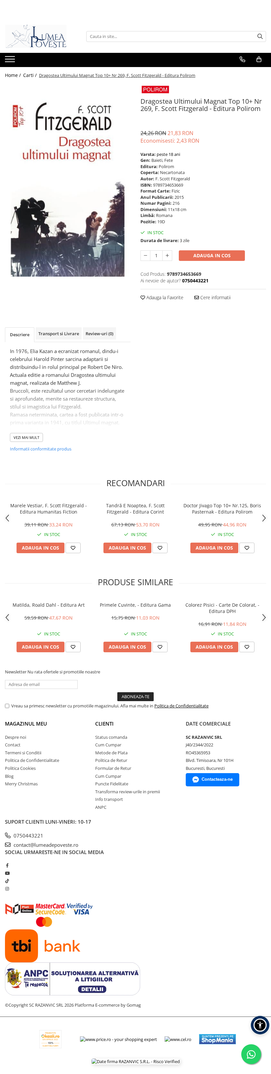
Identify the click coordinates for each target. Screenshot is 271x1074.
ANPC (100, 807)
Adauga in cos (212, 255)
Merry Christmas (21, 784)
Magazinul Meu (26, 723)
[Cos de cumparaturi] (259, 59)
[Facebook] (7, 865)
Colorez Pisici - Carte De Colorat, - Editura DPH (222, 608)
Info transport (109, 799)
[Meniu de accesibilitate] (260, 1025)
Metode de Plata (111, 753)
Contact (12, 745)
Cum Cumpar (108, 745)
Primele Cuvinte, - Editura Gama (135, 605)
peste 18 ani (168, 154)
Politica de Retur (111, 760)
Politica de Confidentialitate (181, 706)
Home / (13, 75)
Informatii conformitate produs (40, 449)
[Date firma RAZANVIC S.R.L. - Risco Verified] (136, 1061)
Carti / (30, 75)
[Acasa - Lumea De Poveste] (38, 36)
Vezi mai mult (26, 437)
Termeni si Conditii (23, 753)
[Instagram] (7, 889)
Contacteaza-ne (217, 779)
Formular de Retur (113, 768)
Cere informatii (215, 297)
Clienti (104, 723)
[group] (68, 180)
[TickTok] (7, 881)
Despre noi (15, 737)
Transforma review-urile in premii (127, 792)
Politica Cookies (20, 768)
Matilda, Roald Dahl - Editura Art (49, 605)
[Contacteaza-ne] (242, 59)
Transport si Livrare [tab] (58, 334)
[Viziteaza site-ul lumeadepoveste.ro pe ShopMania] (217, 1039)
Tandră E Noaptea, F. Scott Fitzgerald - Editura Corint (135, 508)
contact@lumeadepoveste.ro (45, 844)
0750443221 (27, 835)
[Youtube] (7, 873)
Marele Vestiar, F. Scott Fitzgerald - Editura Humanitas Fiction (48, 508)
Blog (9, 776)
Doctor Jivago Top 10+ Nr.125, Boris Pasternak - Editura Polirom (222, 508)
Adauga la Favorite (164, 297)
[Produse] (11, 61)
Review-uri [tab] (99, 334)
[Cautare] (260, 36)
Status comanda (111, 737)
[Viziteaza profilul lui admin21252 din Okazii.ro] (50, 1039)
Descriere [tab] (19, 335)
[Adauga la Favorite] (73, 548)
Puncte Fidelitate (111, 784)
